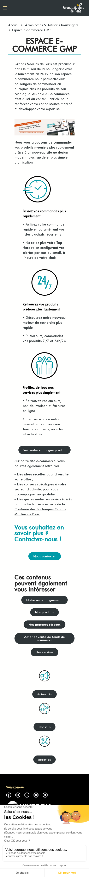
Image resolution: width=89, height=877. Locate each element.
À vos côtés (33, 24)
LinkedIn (26, 795)
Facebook (8, 795)
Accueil (13, 24)
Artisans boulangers (63, 24)
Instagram (17, 795)
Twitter (45, 795)
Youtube (36, 795)
